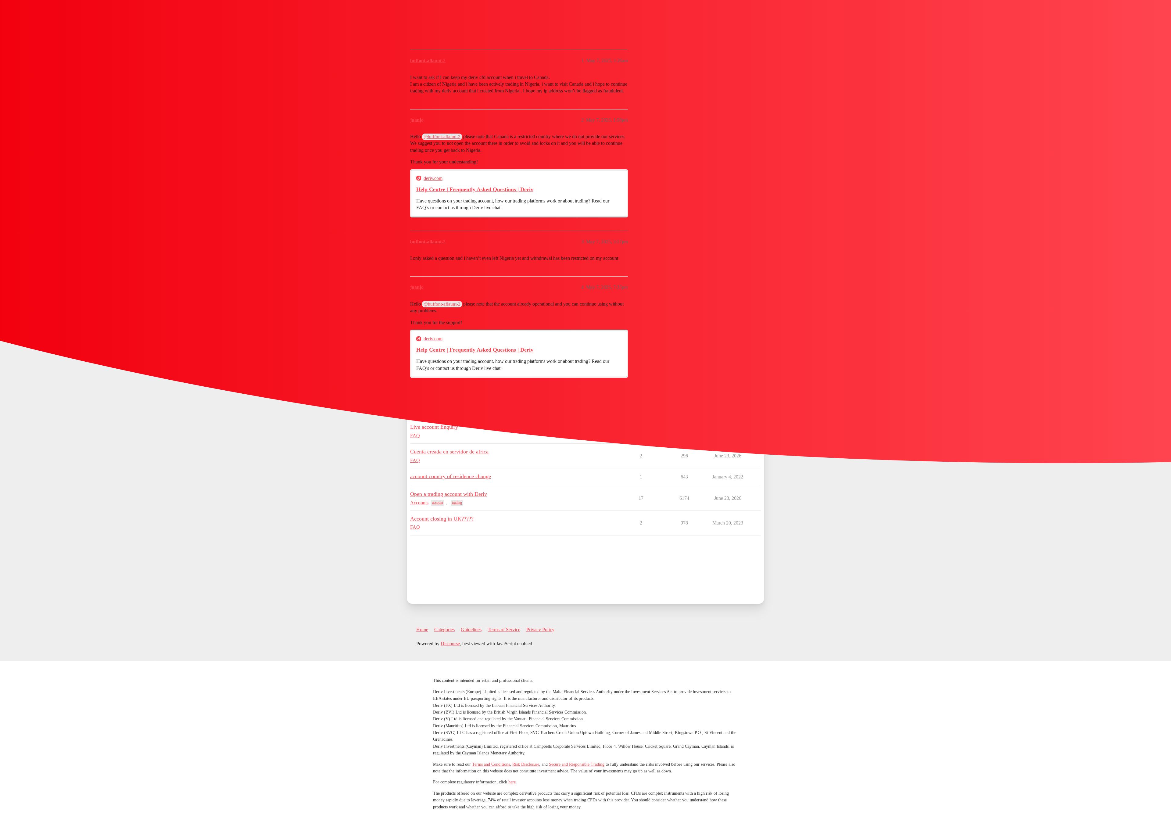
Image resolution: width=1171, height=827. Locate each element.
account (437, 502)
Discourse (450, 643)
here (512, 782)
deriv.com (433, 178)
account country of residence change (450, 476)
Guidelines (471, 629)
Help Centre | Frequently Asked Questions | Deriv (474, 189)
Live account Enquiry (434, 427)
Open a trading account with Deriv (448, 494)
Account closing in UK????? (442, 519)
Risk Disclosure (525, 764)
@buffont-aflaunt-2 (442, 136)
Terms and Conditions (491, 764)
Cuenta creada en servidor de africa (449, 452)
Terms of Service (504, 629)
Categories (444, 629)
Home (422, 629)
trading (457, 502)
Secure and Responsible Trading (576, 764)
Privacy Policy (540, 629)
